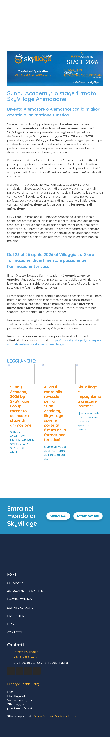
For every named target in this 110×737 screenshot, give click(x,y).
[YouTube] (19, 671)
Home (11, 574)
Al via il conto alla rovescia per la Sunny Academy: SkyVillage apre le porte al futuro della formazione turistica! (55, 413)
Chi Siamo (15, 583)
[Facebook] (11, 671)
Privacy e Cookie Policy (23, 684)
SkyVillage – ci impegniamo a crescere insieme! (89, 396)
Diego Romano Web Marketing (55, 716)
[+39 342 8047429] (10, 657)
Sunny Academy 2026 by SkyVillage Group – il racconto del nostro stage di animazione (20, 406)
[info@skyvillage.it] (10, 652)
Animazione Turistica (25, 591)
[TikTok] (37, 671)
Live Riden (15, 616)
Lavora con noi (20, 599)
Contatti (14, 632)
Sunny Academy (20, 607)
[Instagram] (28, 671)
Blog (11, 624)
